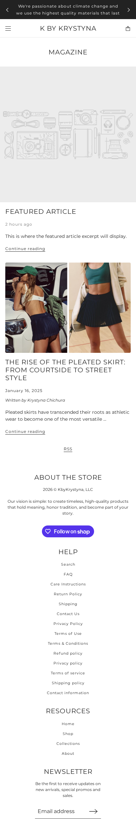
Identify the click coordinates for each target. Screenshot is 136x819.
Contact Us (68, 613)
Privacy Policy (68, 623)
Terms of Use (68, 633)
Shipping (68, 604)
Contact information (68, 693)
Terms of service (68, 673)
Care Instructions (68, 584)
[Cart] (128, 28)
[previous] (7, 10)
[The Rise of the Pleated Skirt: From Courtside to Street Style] (68, 308)
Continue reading (25, 249)
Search (68, 564)
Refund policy (68, 653)
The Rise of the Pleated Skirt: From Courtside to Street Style (65, 370)
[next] (128, 10)
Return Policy (68, 594)
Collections (68, 743)
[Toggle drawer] (8, 28)
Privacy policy (68, 663)
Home (68, 723)
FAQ (68, 574)
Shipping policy (68, 683)
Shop (68, 733)
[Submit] (93, 811)
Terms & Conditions (68, 643)
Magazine (68, 52)
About (68, 753)
